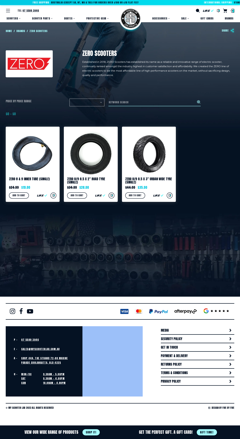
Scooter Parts (41, 18)
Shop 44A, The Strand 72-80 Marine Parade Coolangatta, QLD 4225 (44, 360)
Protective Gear (96, 18)
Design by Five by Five (223, 408)
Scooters (12, 18)
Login (232, 11)
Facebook (21, 311)
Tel (28, 10)
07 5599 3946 (30, 340)
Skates (68, 18)
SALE (184, 18)
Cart (225, 11)
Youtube (30, 311)
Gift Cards (207, 18)
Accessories (159, 18)
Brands (229, 18)
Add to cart (19, 195)
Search (198, 11)
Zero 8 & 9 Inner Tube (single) (29, 178)
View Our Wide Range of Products (60, 432)
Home (130, 18)
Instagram (12, 311)
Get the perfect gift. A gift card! (176, 432)
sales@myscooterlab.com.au (40, 349)
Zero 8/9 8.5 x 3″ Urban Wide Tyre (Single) (148, 180)
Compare (218, 11)
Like (208, 10)
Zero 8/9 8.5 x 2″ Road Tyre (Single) (86, 180)
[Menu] (8, 10)
